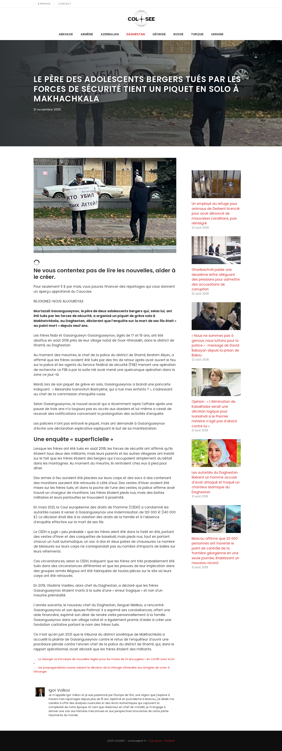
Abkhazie (66, 34)
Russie (178, 34)
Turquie (197, 34)
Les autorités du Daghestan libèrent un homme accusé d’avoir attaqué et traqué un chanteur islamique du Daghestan (216, 482)
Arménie (87, 34)
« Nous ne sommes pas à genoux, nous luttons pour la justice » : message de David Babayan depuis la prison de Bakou (215, 345)
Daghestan (135, 34)
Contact (64, 4)
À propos (44, 4)
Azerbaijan (110, 34)
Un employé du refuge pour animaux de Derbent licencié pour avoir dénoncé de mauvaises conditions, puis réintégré (216, 213)
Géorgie (159, 34)
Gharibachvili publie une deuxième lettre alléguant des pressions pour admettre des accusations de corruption (216, 279)
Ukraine (217, 34)
